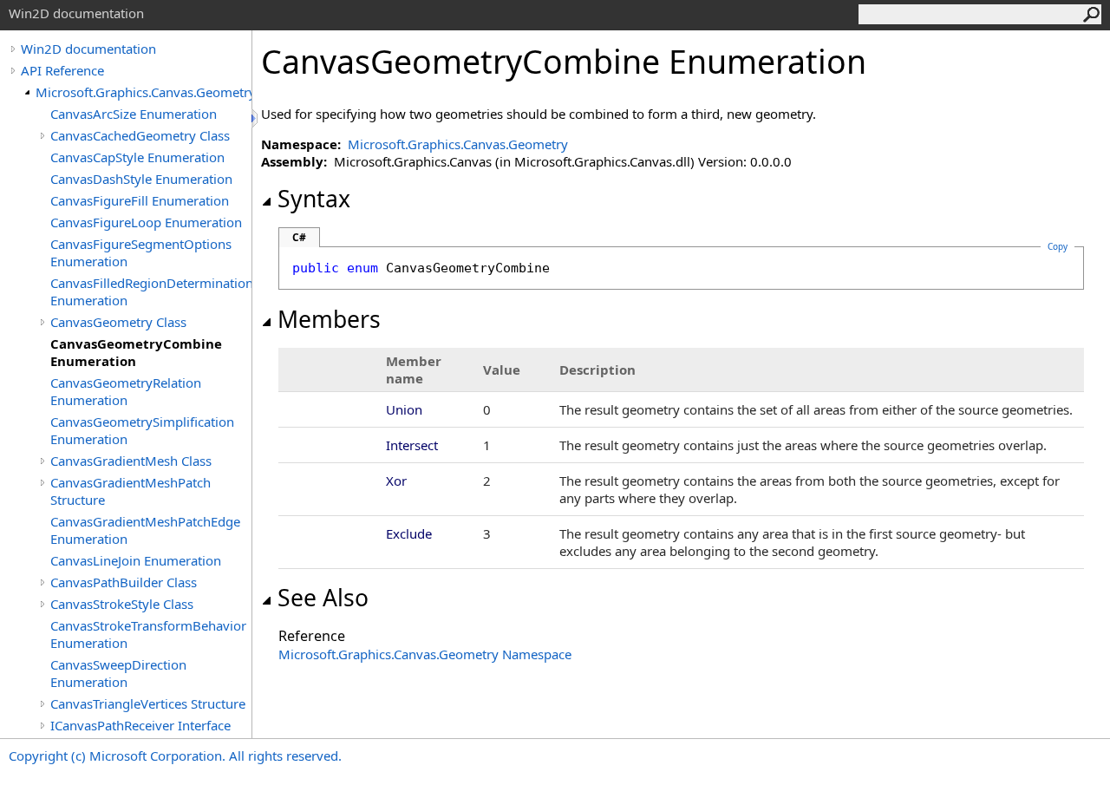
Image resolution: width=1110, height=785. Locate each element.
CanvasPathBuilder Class (123, 582)
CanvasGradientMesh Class (131, 460)
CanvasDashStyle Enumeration (141, 178)
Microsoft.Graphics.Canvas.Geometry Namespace (424, 654)
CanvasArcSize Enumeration (133, 113)
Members (329, 319)
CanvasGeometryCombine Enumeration (136, 352)
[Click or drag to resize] (255, 118)
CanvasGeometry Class (118, 321)
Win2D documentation (88, 48)
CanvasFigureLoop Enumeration (146, 222)
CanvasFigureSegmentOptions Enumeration (141, 252)
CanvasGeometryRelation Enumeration (125, 391)
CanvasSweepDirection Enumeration (118, 673)
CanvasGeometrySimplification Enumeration (142, 430)
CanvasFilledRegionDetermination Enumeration (150, 291)
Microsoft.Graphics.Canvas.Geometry (143, 92)
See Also (323, 597)
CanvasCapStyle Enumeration (137, 157)
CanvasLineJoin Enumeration (135, 560)
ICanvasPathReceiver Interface (140, 725)
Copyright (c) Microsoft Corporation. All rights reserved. (175, 755)
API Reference (62, 70)
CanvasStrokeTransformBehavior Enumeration (148, 634)
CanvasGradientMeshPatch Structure (130, 491)
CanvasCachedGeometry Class (140, 135)
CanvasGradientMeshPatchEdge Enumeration (145, 530)
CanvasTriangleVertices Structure (147, 703)
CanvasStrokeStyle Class (121, 603)
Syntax (314, 198)
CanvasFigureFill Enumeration (139, 200)
